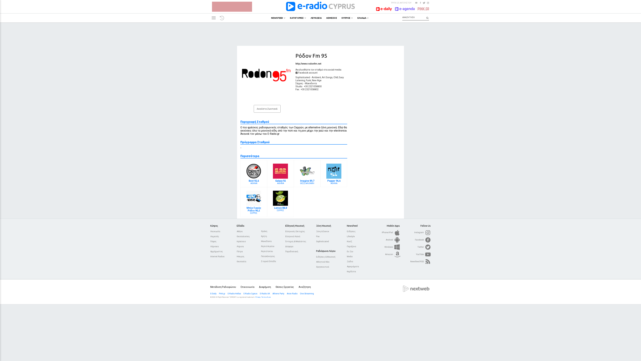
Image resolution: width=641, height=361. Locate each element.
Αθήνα (240, 231)
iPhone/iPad (387, 232)
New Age (317, 80)
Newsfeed (352, 225)
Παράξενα (351, 246)
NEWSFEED (277, 18)
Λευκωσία (215, 231)
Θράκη (264, 231)
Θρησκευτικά (322, 267)
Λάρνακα (214, 246)
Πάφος (213, 241)
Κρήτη (264, 236)
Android (389, 240)
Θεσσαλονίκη (243, 236)
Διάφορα (289, 246)
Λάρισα (240, 246)
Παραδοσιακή (291, 251)
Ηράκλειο (241, 241)
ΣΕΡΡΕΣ (254, 210)
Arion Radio (292, 293)
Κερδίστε (351, 271)
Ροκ (318, 236)
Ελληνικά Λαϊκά (292, 236)
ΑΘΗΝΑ (254, 182)
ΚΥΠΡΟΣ (346, 18)
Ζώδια (350, 261)
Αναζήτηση (305, 287)
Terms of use (266, 297)
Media (350, 256)
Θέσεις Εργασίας (285, 287)
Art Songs (327, 77)
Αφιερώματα (353, 266)
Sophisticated (302, 77)
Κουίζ (349, 241)
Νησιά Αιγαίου (267, 246)
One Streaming (307, 293)
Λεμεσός (214, 236)
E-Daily (213, 293)
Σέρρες (299, 83)
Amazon (389, 254)
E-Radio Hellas (235, 293)
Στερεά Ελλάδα (268, 261)
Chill (336, 77)
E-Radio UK (265, 293)
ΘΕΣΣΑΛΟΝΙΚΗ (307, 182)
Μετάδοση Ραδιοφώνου (223, 287)
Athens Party (278, 293)
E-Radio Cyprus (251, 293)
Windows (388, 247)
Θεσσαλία (241, 261)
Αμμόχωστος (216, 251)
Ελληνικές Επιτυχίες (295, 231)
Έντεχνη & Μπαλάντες (295, 241)
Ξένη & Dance (322, 231)
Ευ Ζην (350, 251)
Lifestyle (351, 236)
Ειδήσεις (351, 231)
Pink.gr (222, 293)
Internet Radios (217, 256)
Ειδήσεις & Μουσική (325, 257)
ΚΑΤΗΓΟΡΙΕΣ (297, 18)
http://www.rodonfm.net (308, 63)
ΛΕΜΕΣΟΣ (331, 18)
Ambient (316, 77)
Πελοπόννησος (268, 256)
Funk (308, 80)
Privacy (257, 297)
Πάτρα (240, 251)
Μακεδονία (311, 83)
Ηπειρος (240, 256)
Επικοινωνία (247, 287)
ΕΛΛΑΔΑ (361, 18)
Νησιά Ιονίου (267, 251)
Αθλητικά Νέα (322, 262)
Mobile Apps (393, 225)
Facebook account (307, 72)
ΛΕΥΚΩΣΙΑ (316, 18)
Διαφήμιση (265, 287)
